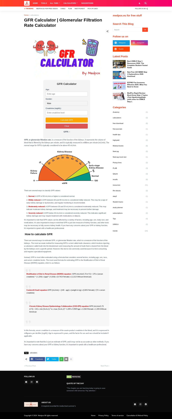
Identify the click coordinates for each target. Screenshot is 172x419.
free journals (130, 129)
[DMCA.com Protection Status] (74, 378)
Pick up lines (93, 8)
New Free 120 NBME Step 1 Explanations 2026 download (137, 74)
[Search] (145, 3)
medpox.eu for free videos (47, 8)
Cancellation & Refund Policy (137, 415)
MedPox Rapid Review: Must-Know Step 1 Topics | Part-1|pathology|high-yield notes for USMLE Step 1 (137, 97)
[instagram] (31, 382)
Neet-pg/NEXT (80, 8)
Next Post (104, 366)
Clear (66, 126)
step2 (130, 196)
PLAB (130, 168)
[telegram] (26, 382)
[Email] (66, 359)
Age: (47, 89)
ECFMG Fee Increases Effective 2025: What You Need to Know (137, 85)
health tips (130, 134)
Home (35, 3)
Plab (70, 8)
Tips (130, 219)
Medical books (130, 146)
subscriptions (130, 213)
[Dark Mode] (140, 3)
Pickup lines (130, 163)
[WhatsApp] (61, 359)
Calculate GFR (66, 120)
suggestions (87, 3)
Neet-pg (130, 151)
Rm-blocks (130, 191)
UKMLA (130, 224)
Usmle (62, 8)
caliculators (34, 15)
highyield (130, 140)
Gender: (49, 99)
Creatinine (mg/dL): (53, 108)
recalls (130, 179)
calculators (70, 3)
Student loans (130, 202)
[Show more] (71, 359)
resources (130, 185)
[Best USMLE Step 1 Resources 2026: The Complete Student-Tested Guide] (119, 64)
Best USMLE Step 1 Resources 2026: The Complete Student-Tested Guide (137, 64)
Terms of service (118, 415)
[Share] (107, 31)
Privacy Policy (103, 415)
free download (130, 123)
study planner (130, 207)
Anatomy (130, 112)
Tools (44, 3)
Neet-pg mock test (130, 157)
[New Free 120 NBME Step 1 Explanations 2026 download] (119, 75)
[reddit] (37, 382)
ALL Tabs (54, 3)
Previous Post (31, 366)
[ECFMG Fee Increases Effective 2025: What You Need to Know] (119, 85)
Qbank (130, 174)
